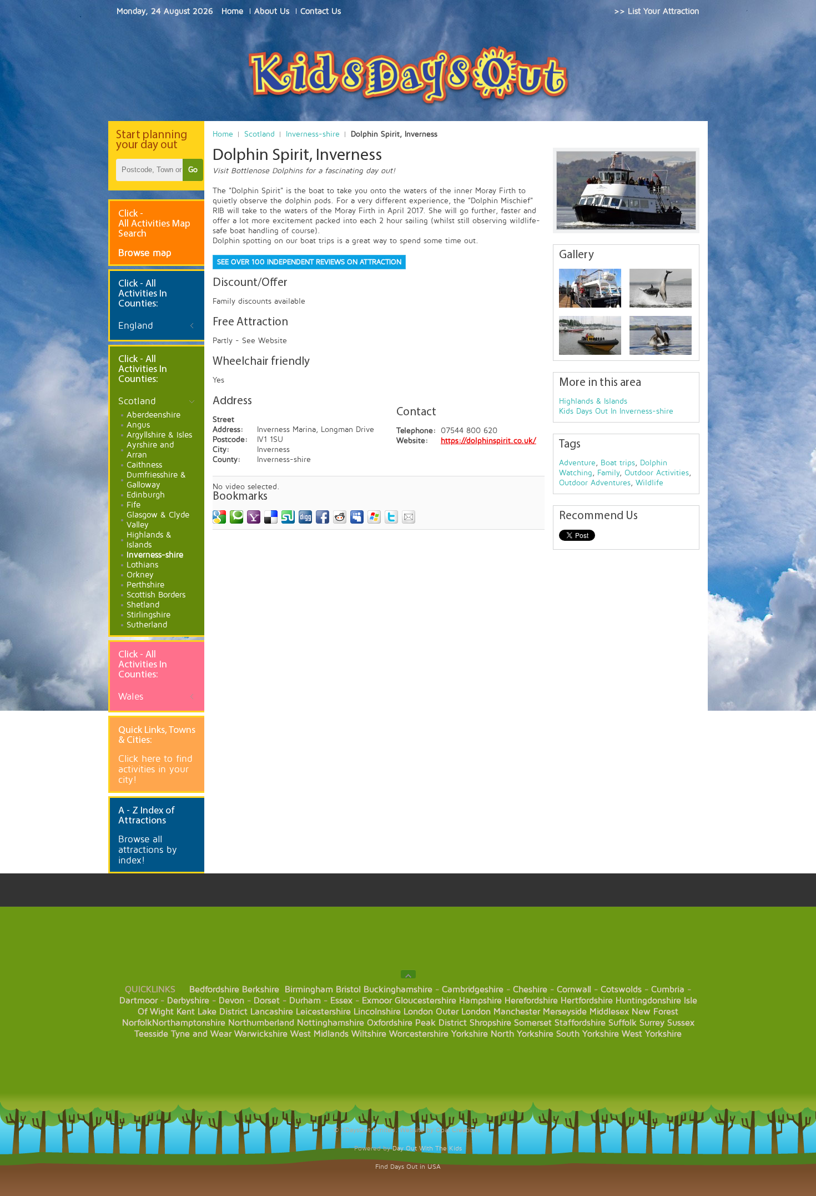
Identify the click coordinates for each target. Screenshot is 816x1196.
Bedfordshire (214, 989)
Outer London (463, 1012)
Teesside (151, 1034)
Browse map (145, 253)
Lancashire (271, 1012)
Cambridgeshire (472, 989)
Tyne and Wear (201, 1034)
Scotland (259, 134)
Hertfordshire (587, 1001)
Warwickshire (261, 1034)
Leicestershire (323, 1012)
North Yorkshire (522, 1034)
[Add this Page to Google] (219, 517)
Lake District (223, 1012)
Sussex (680, 1023)
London (418, 1012)
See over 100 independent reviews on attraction (309, 262)
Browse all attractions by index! (147, 850)
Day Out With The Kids (427, 1148)
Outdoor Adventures (595, 483)
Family (608, 473)
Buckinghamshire (398, 989)
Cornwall (574, 989)
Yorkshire (469, 1034)
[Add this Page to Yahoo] (253, 517)
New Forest (655, 1012)
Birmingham (309, 989)
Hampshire (480, 1001)
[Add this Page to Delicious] (271, 517)
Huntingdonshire (648, 1001)
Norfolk (137, 1023)
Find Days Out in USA (408, 1166)
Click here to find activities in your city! (155, 769)
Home (223, 134)
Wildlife (649, 483)
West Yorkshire (652, 1034)
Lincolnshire (377, 1012)
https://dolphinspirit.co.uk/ (488, 440)
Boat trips (618, 463)
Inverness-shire (313, 134)
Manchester (516, 1012)
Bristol (348, 989)
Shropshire (490, 1023)
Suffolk (622, 1023)
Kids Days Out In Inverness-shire (616, 411)
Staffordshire (580, 1023)
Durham (305, 1001)
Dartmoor (138, 1001)
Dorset (267, 1001)
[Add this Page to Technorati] (236, 517)
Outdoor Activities (656, 473)
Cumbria (667, 989)
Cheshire (530, 989)
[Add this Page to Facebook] (322, 517)
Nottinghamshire (330, 1023)
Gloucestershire (425, 1001)
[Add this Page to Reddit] (339, 517)
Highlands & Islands (593, 401)
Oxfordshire (389, 1023)
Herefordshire (531, 1001)
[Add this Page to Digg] (305, 517)
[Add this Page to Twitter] (391, 517)
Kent (186, 1012)
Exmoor (377, 1001)
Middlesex (609, 1012)
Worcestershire (419, 1034)
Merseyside (565, 1012)
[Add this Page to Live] (374, 517)
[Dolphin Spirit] (590, 288)
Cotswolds (621, 989)
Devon (231, 1001)
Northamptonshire (188, 1023)
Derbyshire (188, 1001)
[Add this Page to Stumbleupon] (288, 517)
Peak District (441, 1023)
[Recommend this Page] (408, 517)
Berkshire (260, 989)
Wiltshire (368, 1034)
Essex (341, 1001)
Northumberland (261, 1023)
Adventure (577, 463)
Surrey (651, 1023)
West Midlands (319, 1034)
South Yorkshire (587, 1034)
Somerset (533, 1023)
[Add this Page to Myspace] (357, 517)
